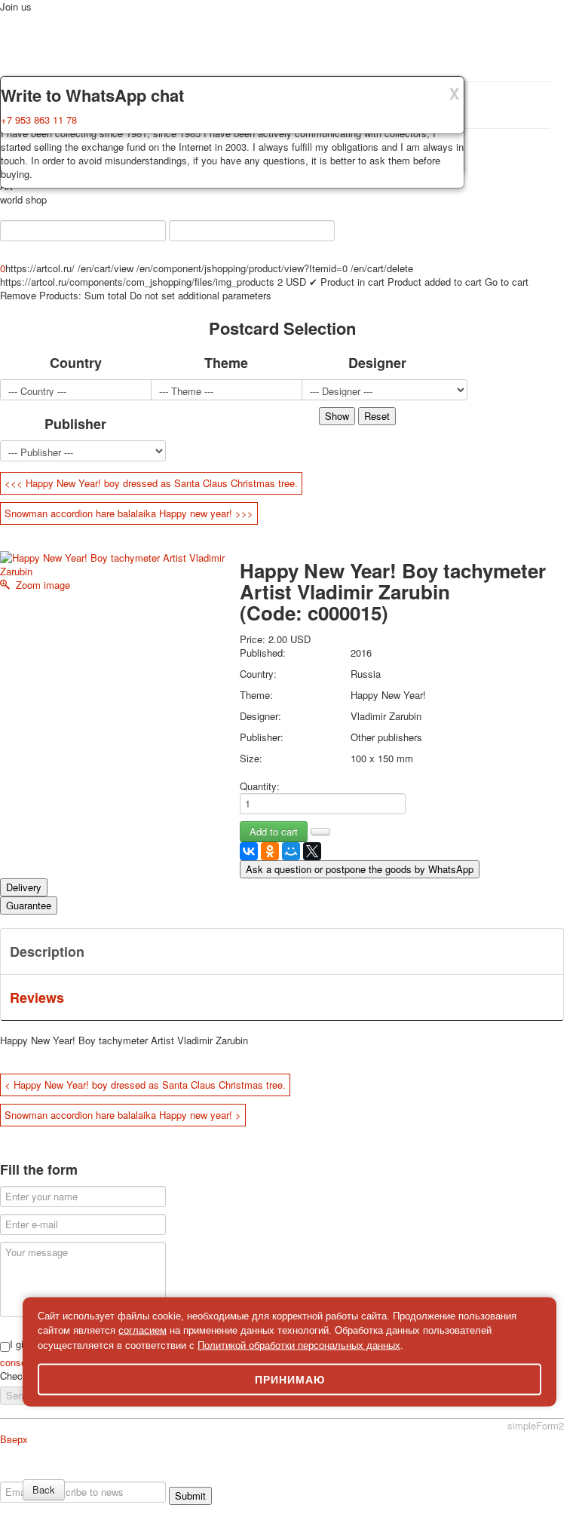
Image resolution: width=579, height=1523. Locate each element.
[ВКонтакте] (249, 851)
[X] (312, 851)
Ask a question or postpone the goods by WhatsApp (359, 869)
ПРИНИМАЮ (290, 1380)
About (24, 1474)
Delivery (23, 887)
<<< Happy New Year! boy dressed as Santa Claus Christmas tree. (151, 483)
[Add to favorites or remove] (320, 831)
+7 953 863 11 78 (39, 119)
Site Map (435, 1474)
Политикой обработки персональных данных (299, 1344)
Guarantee (28, 905)
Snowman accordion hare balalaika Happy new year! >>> (129, 513)
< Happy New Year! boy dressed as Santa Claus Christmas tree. (145, 1084)
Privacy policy (71, 1474)
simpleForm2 (535, 1425)
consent (19, 1362)
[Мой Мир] (291, 851)
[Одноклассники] (270, 851)
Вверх (14, 1439)
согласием (142, 1330)
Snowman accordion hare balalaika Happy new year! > (123, 1115)
